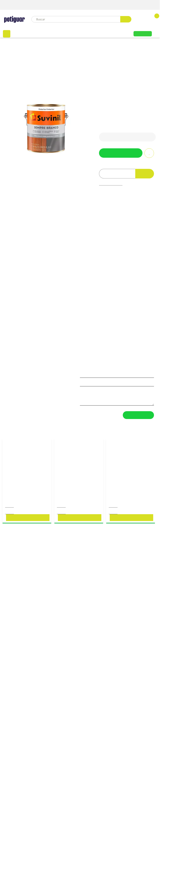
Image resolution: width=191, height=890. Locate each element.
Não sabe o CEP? (110, 182)
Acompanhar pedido (89, 4)
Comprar (27, 521)
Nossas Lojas (122, 4)
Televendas (149, 4)
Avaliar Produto (138, 419)
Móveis (23, 32)
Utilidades (118, 32)
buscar (119, 19)
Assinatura (142, 33)
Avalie (118, 86)
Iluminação (94, 32)
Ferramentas (47, 32)
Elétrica (71, 32)
